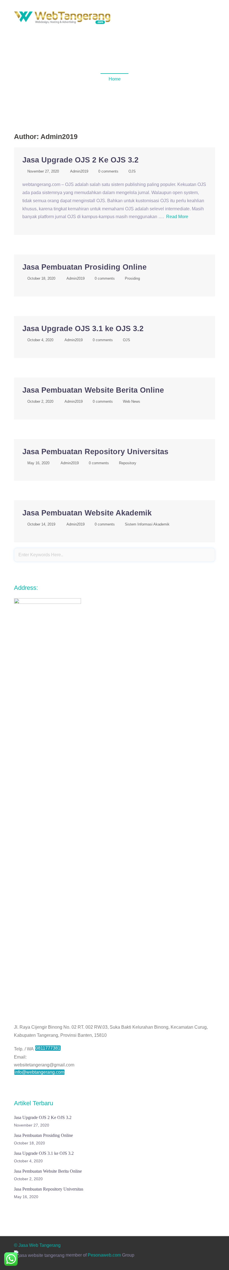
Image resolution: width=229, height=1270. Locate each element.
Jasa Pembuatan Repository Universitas (95, 451)
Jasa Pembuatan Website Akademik (87, 513)
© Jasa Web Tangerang (37, 1245)
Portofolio (173, 25)
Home (128, 25)
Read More (177, 216)
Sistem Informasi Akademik (147, 524)
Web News (131, 401)
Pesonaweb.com (104, 1255)
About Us (149, 25)
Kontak (153, 33)
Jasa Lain (131, 33)
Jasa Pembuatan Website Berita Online (93, 390)
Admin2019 (79, 171)
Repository (127, 463)
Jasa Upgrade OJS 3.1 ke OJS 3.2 (83, 328)
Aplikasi (196, 25)
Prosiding (132, 278)
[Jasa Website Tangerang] (62, 17)
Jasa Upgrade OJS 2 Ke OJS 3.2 (80, 160)
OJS (132, 171)
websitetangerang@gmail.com (44, 1064)
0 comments (108, 171)
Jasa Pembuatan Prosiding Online (84, 267)
